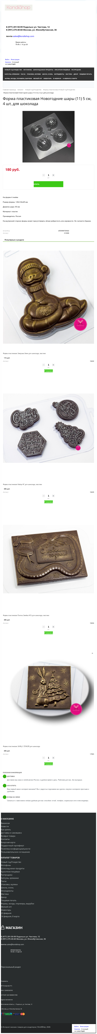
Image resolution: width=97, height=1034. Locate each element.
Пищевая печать (8, 900)
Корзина (8, 62)
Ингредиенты (7, 891)
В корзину (48, 370)
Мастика (5, 894)
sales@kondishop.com (23, 36)
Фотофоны (6, 865)
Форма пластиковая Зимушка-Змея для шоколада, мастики (24, 353)
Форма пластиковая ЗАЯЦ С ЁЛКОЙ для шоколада (21, 746)
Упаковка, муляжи (9, 884)
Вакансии (5, 823)
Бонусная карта (8, 842)
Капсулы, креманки (10, 878)
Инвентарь (6, 910)
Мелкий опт (6, 907)
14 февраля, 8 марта (10, 916)
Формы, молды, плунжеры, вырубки (17, 903)
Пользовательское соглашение (15, 852)
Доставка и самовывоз (11, 832)
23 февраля (6, 913)
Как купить (6, 829)
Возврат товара (8, 836)
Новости (5, 826)
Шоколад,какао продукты (12, 868)
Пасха (3, 881)
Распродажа (6, 875)
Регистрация (15, 59)
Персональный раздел (11, 967)
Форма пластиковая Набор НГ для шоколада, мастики (22, 484)
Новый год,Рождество (11, 862)
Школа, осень (7, 887)
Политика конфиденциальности (15, 848)
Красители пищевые (10, 871)
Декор (4, 897)
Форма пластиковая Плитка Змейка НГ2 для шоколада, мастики (26, 615)
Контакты (5, 839)
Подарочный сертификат (12, 845)
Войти (7, 59)
